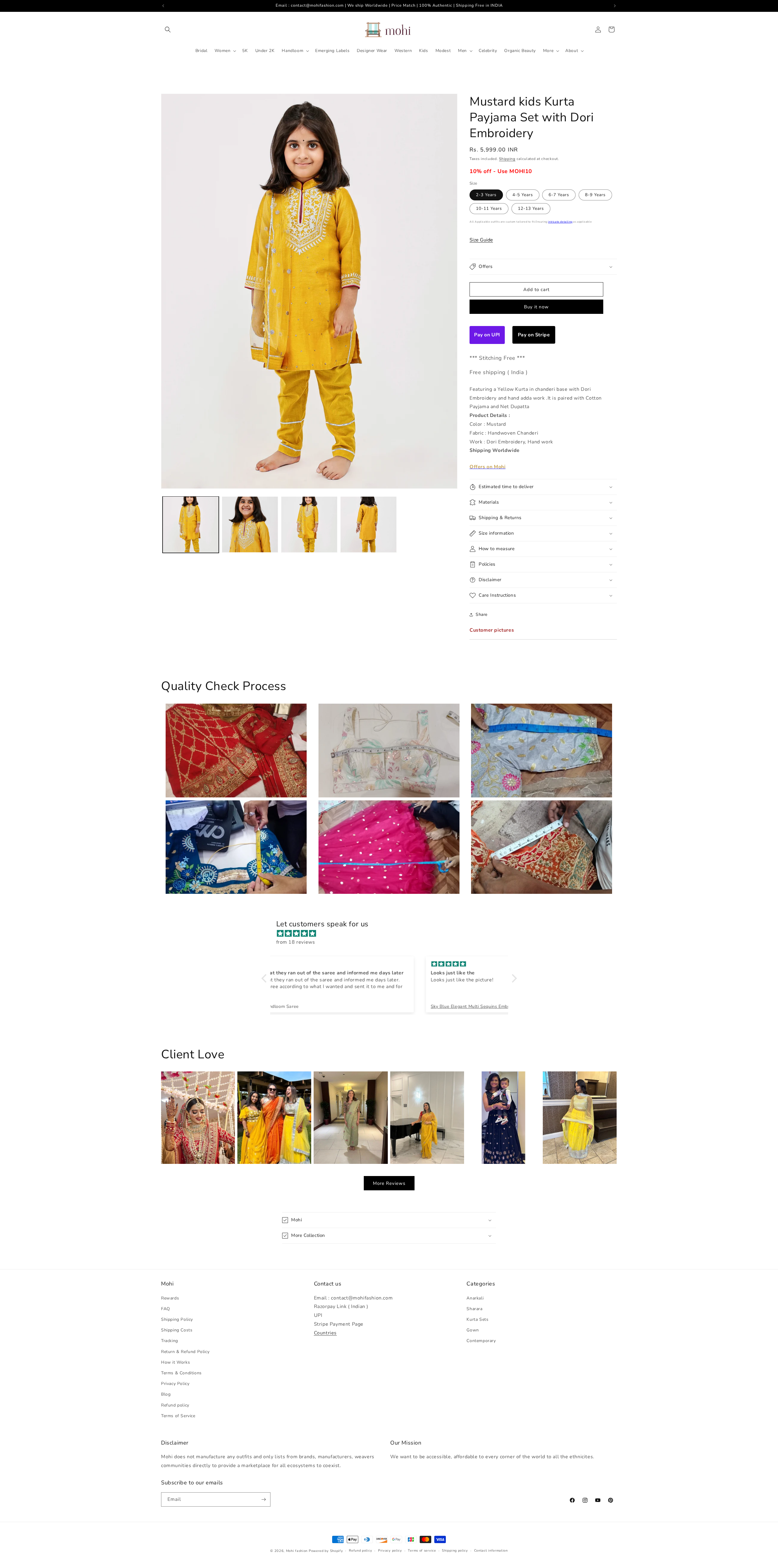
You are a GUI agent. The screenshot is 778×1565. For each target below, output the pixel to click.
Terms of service (422, 1550)
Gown (472, 1330)
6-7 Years (559, 195)
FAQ (165, 1309)
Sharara (474, 1309)
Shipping (507, 158)
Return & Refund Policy (185, 1352)
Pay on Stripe (534, 334)
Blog (165, 1394)
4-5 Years (522, 195)
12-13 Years (531, 208)
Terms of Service (178, 1416)
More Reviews (389, 1183)
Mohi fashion (297, 1551)
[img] (392, 933)
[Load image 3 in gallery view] (309, 524)
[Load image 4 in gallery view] (368, 524)
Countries (325, 1333)
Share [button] (481, 614)
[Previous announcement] (163, 6)
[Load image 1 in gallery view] (191, 524)
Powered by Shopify (326, 1551)
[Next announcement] (614, 6)
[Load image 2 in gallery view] (250, 524)
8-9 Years (595, 195)
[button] (167, 29)
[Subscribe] (263, 1499)
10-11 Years (489, 208)
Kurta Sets (477, 1319)
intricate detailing (560, 222)
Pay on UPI (487, 334)
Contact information (491, 1550)
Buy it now (536, 307)
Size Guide (481, 240)
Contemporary (481, 1341)
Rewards (170, 1298)
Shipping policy (455, 1550)
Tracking (169, 1341)
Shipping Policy (177, 1319)
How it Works (175, 1362)
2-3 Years (486, 195)
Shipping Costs (176, 1330)
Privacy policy (390, 1550)
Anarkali (475, 1298)
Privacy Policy (175, 1383)
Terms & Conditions (181, 1373)
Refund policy (175, 1405)
